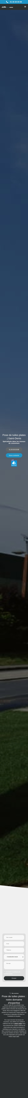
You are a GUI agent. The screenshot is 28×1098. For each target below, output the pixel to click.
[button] (25, 6)
